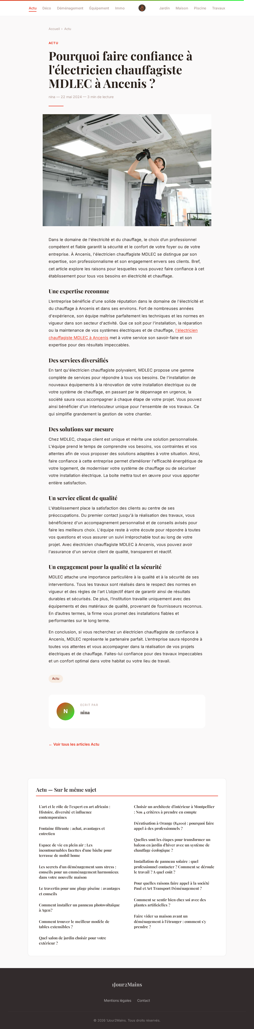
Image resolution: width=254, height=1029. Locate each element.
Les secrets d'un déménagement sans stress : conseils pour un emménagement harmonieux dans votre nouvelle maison (79, 872)
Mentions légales (117, 1000)
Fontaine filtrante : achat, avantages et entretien (72, 831)
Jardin (164, 8)
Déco (46, 8)
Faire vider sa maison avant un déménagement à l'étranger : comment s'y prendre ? (170, 921)
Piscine (200, 8)
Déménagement (70, 8)
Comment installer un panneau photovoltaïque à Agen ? (79, 907)
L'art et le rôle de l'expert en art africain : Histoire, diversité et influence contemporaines (74, 812)
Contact (143, 1000)
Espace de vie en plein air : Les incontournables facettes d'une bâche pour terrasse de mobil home (75, 850)
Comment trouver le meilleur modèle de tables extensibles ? (74, 924)
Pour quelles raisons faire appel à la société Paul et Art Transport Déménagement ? (171, 886)
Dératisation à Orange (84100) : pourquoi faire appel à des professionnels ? (174, 826)
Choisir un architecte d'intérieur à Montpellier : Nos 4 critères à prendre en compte (174, 809)
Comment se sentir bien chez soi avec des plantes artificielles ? (170, 902)
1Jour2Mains (127, 984)
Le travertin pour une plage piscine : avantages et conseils (79, 891)
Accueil (54, 29)
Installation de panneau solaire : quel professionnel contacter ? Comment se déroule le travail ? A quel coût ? (174, 866)
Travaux (218, 8)
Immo (120, 8)
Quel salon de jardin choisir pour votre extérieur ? (72, 940)
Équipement (99, 8)
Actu (32, 8)
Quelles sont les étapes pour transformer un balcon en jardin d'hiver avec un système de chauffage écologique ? (172, 845)
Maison (182, 8)
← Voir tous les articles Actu (74, 744)
